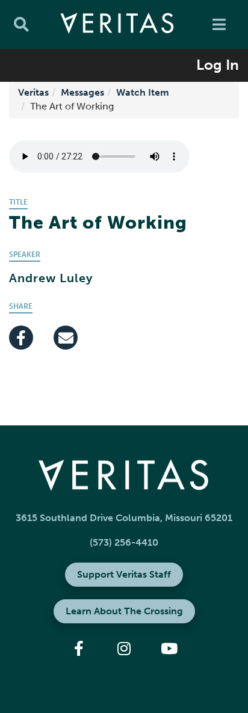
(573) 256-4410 (124, 542)
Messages (82, 92)
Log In (217, 64)
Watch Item (142, 92)
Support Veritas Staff (124, 574)
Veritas (33, 92)
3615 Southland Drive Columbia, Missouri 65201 (124, 517)
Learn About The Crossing (124, 611)
